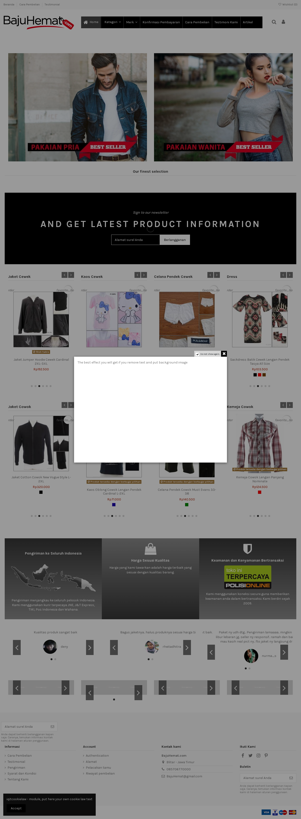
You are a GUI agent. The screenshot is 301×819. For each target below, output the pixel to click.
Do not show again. (210, 354)
